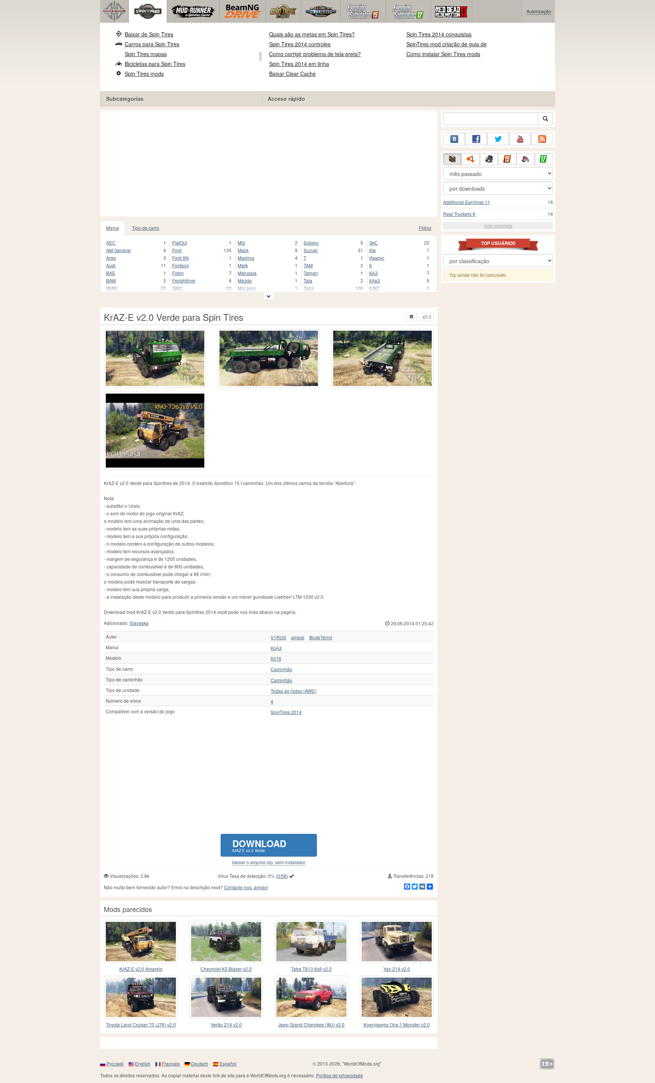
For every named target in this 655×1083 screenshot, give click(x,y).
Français (171, 1063)
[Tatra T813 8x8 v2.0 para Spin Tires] (311, 941)
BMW (111, 288)
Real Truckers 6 (459, 213)
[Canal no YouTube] (520, 139)
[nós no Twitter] (498, 139)
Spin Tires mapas (146, 54)
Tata (308, 280)
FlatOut (179, 242)
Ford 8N (180, 257)
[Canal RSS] (542, 139)
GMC (177, 288)
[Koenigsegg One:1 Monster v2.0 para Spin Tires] (397, 997)
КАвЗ (374, 280)
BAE (110, 273)
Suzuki (311, 250)
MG (241, 242)
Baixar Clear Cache (292, 73)
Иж (372, 250)
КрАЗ (276, 648)
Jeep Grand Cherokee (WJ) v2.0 (311, 1024)
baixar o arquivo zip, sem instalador (269, 862)
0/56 (282, 876)
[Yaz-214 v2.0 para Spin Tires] (397, 941)
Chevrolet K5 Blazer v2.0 (226, 968)
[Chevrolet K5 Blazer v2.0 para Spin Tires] (226, 941)
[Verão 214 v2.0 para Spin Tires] (226, 997)
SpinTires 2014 (286, 712)
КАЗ (373, 273)
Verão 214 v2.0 (226, 1024)
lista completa (498, 225)
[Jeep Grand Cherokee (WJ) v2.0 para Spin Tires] (311, 997)
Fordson (180, 265)
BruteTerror (320, 637)
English (142, 1063)
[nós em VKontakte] (454, 139)
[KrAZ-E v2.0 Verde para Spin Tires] (155, 358)
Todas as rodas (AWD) (294, 691)
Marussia (247, 273)
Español (228, 1063)
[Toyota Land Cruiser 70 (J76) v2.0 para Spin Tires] (141, 997)
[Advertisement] (268, 163)
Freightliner (184, 280)
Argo (111, 257)
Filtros (425, 227)
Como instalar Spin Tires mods (443, 54)
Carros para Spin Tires (152, 44)
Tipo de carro (145, 227)
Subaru (311, 242)
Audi (111, 265)
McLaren (247, 288)
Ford (177, 250)
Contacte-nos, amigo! (246, 887)
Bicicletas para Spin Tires (155, 63)
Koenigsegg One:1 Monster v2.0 (397, 1024)
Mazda (245, 280)
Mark (243, 265)
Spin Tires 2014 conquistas (439, 34)
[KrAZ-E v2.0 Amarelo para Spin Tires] (141, 941)
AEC (111, 242)
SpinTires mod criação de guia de (446, 44)
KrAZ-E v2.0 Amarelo (141, 968)
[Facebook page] (476, 139)
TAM (308, 265)
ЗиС (373, 242)
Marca (112, 227)
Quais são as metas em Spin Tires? (312, 34)
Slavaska (139, 623)
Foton (178, 273)
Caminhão (281, 669)
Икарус (376, 257)
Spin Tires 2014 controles (300, 44)
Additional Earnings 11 (466, 202)
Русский (115, 1063)
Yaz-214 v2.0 (396, 968)
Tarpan (311, 273)
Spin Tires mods (144, 73)
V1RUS (278, 637)
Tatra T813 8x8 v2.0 (311, 968)
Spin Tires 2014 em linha (299, 63)
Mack (243, 250)
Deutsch (199, 1063)
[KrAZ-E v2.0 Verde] (155, 430)
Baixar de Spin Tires (149, 34)
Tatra (309, 288)
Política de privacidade (339, 1075)
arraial (297, 637)
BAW (111, 280)
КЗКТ (374, 288)
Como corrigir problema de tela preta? (315, 54)
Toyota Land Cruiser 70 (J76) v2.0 (141, 1024)
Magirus (246, 257)
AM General (118, 250)
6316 (276, 659)
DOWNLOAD (259, 845)
